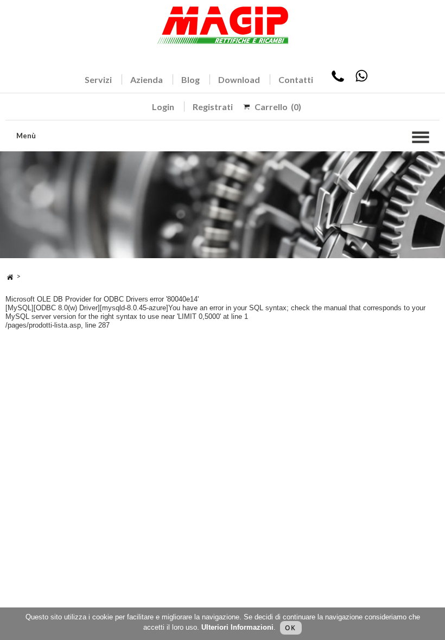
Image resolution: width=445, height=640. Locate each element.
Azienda (146, 79)
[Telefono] (338, 79)
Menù (26, 135)
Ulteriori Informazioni (237, 627)
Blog (190, 79)
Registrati (213, 106)
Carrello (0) (278, 106)
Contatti (295, 79)
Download (239, 79)
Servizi (98, 79)
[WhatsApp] (361, 79)
